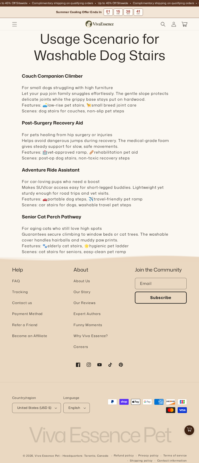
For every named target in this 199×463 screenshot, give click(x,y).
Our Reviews (85, 302)
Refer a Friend (25, 324)
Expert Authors (87, 313)
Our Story (82, 291)
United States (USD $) (34, 407)
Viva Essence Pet (47, 456)
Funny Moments (88, 324)
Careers (81, 346)
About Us (82, 281)
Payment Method (27, 313)
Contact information (172, 461)
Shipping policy (141, 461)
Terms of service (175, 455)
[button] (14, 24)
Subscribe (160, 297)
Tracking (20, 291)
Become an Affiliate (29, 335)
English (74, 407)
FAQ (16, 281)
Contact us (22, 302)
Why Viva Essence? (91, 335)
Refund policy (124, 455)
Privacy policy (148, 455)
